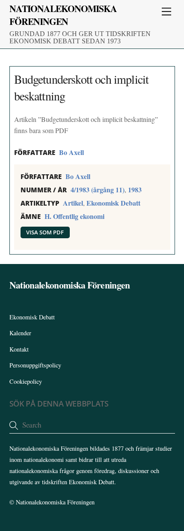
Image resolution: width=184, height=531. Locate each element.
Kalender (20, 333)
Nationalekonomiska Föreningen (55, 502)
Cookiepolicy (25, 381)
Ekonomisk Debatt (113, 203)
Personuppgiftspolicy (35, 365)
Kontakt (19, 349)
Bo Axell (71, 152)
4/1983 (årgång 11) (98, 189)
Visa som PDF (45, 232)
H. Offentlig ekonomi (74, 216)
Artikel (73, 203)
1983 (135, 189)
